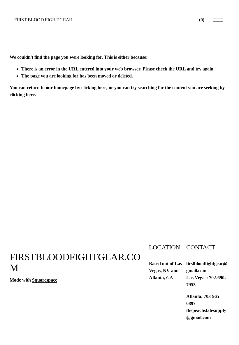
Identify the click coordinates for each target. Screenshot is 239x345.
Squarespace (44, 279)
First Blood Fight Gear (43, 19)
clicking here (93, 87)
